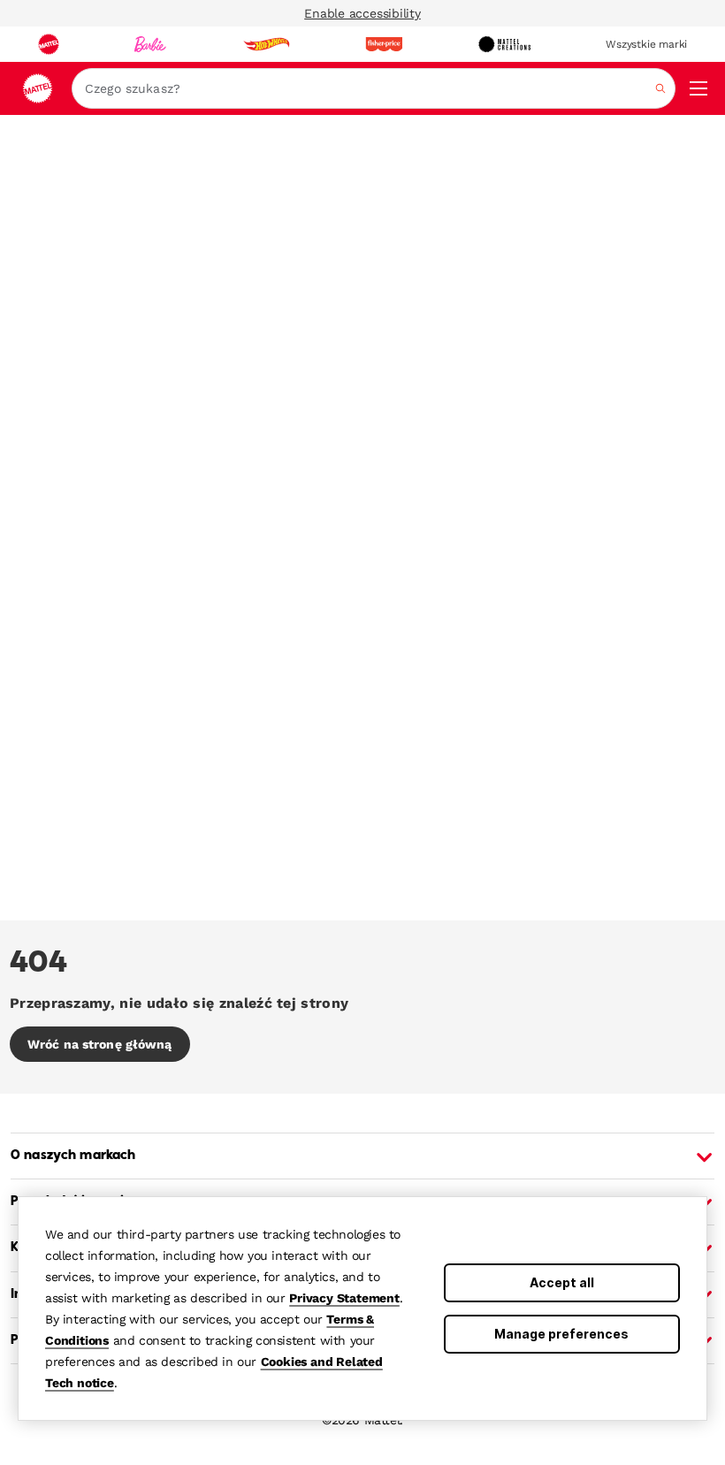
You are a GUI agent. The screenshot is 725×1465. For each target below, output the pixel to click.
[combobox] (373, 88)
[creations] (504, 44)
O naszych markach (73, 1155)
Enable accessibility (362, 13)
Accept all (562, 1282)
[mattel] (48, 44)
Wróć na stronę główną (99, 1044)
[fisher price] (383, 44)
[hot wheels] (266, 44)
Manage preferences (561, 1333)
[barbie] (150, 44)
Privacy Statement (344, 1298)
